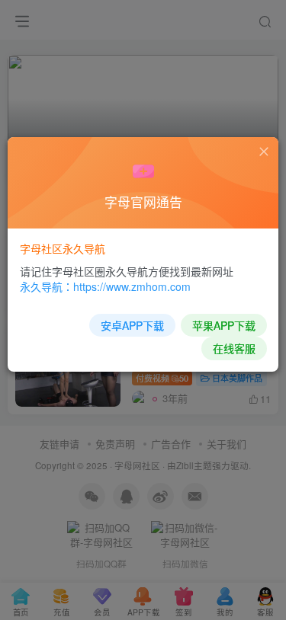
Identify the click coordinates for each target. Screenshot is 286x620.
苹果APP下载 (223, 325)
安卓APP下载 (132, 325)
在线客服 (234, 348)
